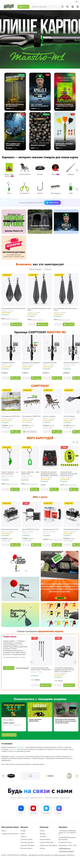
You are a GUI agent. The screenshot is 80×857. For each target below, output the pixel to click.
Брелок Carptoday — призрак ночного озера (10, 473)
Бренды (42, 833)
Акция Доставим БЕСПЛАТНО (35, 720)
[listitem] (15, 92)
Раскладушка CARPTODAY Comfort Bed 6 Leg (10, 416)
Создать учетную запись (10, 833)
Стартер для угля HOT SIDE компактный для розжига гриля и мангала (52, 529)
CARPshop (70, 855)
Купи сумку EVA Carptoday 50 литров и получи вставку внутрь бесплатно (65, 721)
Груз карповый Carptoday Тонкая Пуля (39, 309)
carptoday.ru (13, 749)
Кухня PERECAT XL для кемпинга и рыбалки (30, 529)
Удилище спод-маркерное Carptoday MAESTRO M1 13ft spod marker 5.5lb (31, 363)
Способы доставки (27, 842)
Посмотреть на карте (66, 851)
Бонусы (42, 848)
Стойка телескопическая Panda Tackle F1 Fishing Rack (41, 669)
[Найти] (62, 6)
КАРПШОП (20, 747)
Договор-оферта (26, 848)
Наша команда (45, 839)
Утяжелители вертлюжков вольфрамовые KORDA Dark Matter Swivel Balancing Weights (64, 669)
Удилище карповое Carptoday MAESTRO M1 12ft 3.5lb (9, 363)
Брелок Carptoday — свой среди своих (69, 473)
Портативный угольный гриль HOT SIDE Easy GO (10, 529)
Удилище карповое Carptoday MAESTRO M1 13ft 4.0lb (51, 363)
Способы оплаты (26, 839)
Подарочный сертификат (48, 845)
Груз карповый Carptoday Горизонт (13, 308)
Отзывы (23, 831)
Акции (23, 833)
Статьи (42, 831)
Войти (3, 831)
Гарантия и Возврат (27, 845)
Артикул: (3, 310)
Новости (24, 836)
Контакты (43, 836)
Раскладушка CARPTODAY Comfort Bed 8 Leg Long (31, 416)
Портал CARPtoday (46, 842)
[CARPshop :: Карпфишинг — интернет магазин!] (8, 7)
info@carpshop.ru (65, 848)
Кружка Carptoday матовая (27, 473)
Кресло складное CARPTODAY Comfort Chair (52, 416)
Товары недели (8, 723)
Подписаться (54, 202)
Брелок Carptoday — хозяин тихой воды (49, 473)
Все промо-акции (9, 735)
